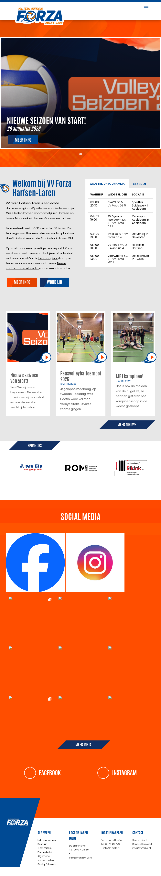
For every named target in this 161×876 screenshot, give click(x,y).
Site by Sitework (47, 864)
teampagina (48, 258)
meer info (23, 140)
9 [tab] (101, 488)
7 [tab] (89, 488)
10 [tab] (107, 488)
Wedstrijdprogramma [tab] (107, 184)
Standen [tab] (139, 184)
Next (158, 468)
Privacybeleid (45, 852)
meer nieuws (126, 424)
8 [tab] (95, 488)
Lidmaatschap (47, 840)
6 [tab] (83, 488)
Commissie (44, 848)
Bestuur (42, 844)
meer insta (83, 745)
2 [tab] (60, 488)
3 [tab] (66, 488)
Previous (3, 468)
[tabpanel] (80, 93)
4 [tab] (72, 488)
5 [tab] (78, 488)
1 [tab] (80, 154)
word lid (54, 282)
